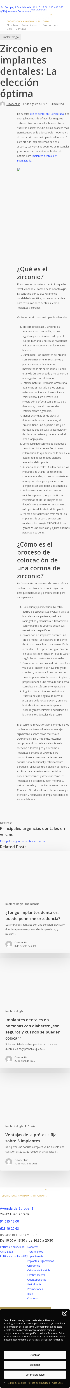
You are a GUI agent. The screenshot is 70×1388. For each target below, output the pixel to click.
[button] (64, 1313)
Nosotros (32, 1247)
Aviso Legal (57, 1382)
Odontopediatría (36, 1279)
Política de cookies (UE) (13, 1256)
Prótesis (30, 1126)
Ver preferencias (35, 1374)
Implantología (11, 37)
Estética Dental (36, 1275)
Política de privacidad (39, 1382)
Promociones (35, 1289)
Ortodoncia (32, 904)
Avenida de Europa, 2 (17, 1208)
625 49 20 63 (9, 1228)
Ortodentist (13, 104)
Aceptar (35, 1354)
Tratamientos (35, 1251)
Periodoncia (34, 1284)
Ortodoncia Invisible (38, 1270)
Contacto (32, 1298)
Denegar (35, 1364)
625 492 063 (56, 7)
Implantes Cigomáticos (40, 1261)
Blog (30, 1293)
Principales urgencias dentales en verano (23, 841)
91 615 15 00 (40, 7)
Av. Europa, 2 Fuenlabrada (16, 7)
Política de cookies (16, 1382)
